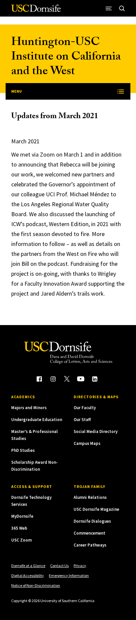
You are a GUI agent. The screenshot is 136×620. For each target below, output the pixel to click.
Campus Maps (87, 443)
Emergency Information (69, 575)
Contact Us (59, 565)
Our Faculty (85, 407)
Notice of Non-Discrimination (35, 585)
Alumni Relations (90, 497)
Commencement (89, 533)
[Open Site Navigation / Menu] (109, 8)
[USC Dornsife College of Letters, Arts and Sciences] (36, 11)
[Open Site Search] (122, 8)
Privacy (80, 565)
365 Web (19, 528)
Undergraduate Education (36, 419)
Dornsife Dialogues (92, 521)
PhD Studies (23, 450)
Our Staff (82, 419)
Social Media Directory (96, 431)
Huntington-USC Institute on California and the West (66, 57)
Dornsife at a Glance (28, 565)
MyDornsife (22, 516)
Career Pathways (90, 545)
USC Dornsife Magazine (96, 509)
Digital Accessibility (27, 575)
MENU (16, 91)
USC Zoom (21, 540)
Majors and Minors (29, 407)
